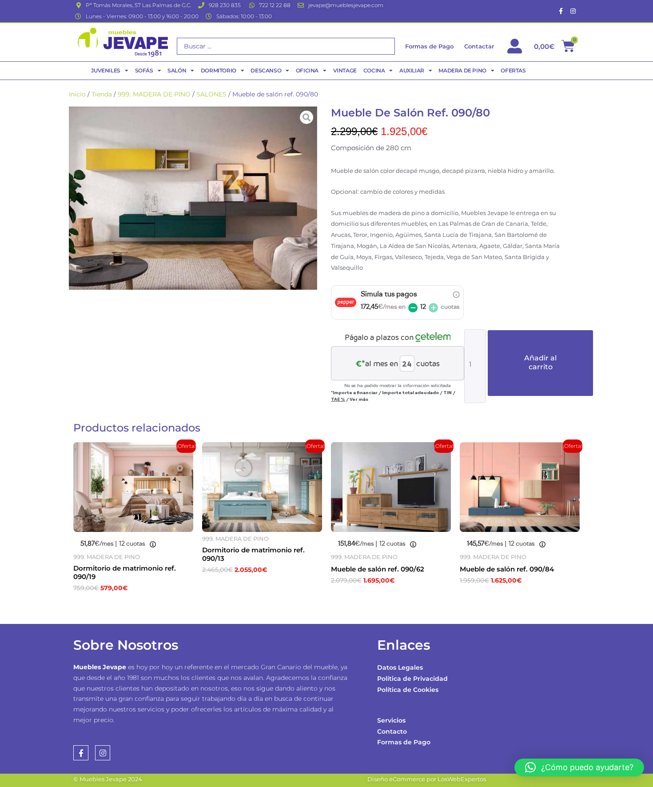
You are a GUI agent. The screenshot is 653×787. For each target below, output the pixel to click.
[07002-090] (193, 198)
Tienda (102, 94)
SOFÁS (144, 70)
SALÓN (176, 70)
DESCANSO (266, 70)
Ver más (359, 399)
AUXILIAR (411, 70)
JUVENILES (105, 70)
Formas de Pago (403, 742)
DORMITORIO (218, 70)
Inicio (77, 94)
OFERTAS (513, 70)
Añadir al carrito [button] (118, 607)
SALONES (211, 94)
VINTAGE (345, 70)
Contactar (479, 46)
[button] (579, 767)
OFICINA (307, 70)
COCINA (374, 70)
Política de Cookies (407, 690)
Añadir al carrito (540, 362)
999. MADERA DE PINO (154, 94)
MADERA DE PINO (462, 70)
